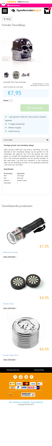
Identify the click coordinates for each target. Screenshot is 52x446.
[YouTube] (21, 378)
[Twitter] (26, 378)
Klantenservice (13, 370)
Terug (8, 19)
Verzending (39, 370)
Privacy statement (37, 402)
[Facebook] (15, 378)
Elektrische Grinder (10, 252)
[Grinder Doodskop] (6, 79)
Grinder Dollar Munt (10, 355)
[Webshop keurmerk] (27, 396)
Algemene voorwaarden (21, 402)
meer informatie (9, 257)
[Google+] (31, 378)
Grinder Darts (8, 304)
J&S (10, 402)
